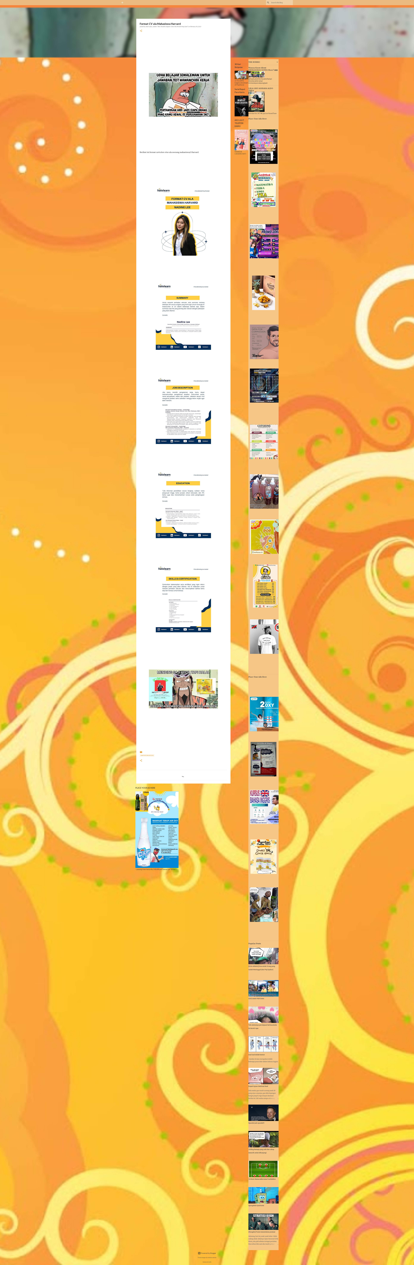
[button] (141, 31)
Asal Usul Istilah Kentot (256, 1055)
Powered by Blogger (208, 1253)
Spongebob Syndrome (256, 1205)
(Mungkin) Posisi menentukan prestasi (261, 1232)
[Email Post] (141, 753)
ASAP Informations (147, 755)
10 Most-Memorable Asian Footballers (262, 1179)
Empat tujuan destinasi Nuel (258, 1086)
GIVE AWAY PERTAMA (256, 998)
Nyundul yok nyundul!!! (256, 1123)
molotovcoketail (212, 1257)
